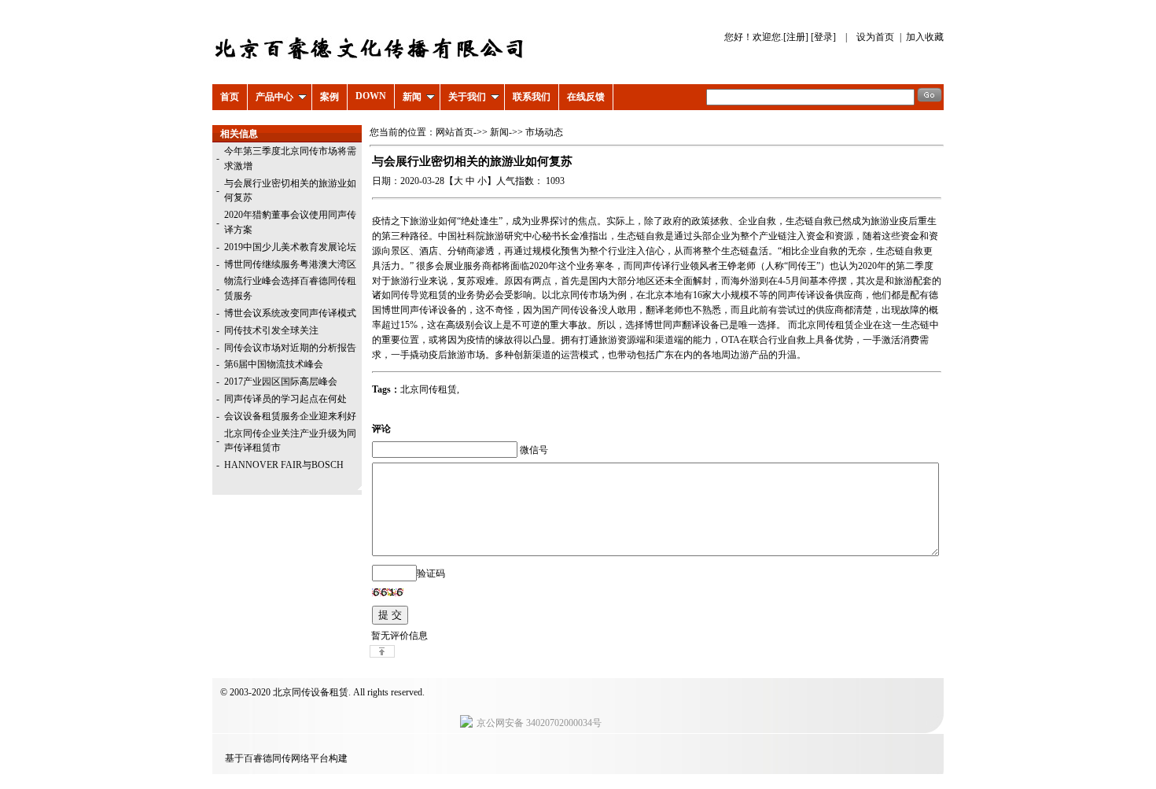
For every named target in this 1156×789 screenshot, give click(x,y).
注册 (795, 36)
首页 (229, 96)
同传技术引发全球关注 (271, 330)
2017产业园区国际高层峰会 (280, 381)
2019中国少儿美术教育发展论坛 (290, 247)
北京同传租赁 (428, 389)
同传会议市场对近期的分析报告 (290, 347)
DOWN (370, 95)
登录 (823, 36)
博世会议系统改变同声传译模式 (290, 313)
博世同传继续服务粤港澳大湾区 (290, 264)
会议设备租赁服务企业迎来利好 (290, 416)
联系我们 (531, 96)
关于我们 (467, 96)
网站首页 (454, 132)
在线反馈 (586, 96)
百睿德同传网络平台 (286, 758)
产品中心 (274, 96)
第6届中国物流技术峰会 (273, 364)
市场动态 (544, 132)
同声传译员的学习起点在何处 (285, 398)
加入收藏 (925, 36)
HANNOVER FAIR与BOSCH (284, 464)
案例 (329, 96)
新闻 (412, 96)
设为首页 (875, 36)
